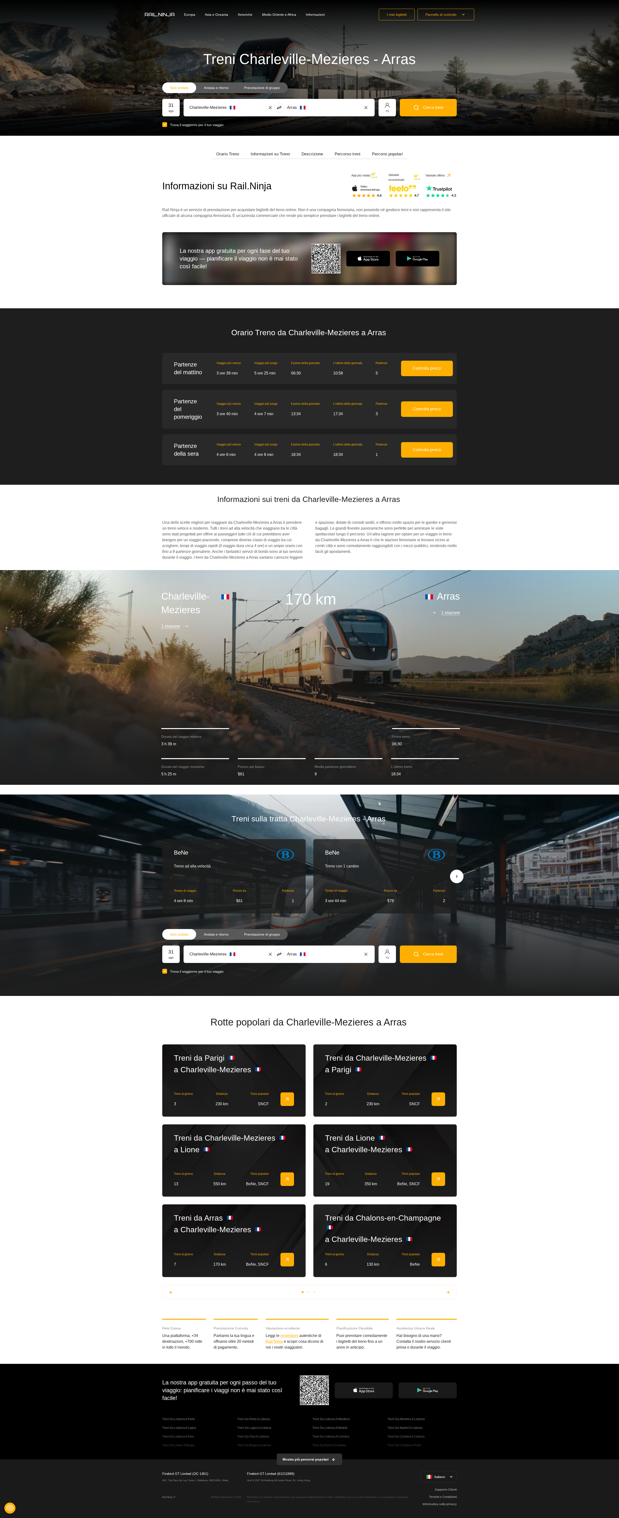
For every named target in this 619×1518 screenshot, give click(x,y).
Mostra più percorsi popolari (306, 1459)
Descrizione (312, 154)
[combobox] (216, 107)
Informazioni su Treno (270, 154)
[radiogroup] (225, 87)
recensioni (289, 1336)
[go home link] (159, 14)
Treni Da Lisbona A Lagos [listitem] (179, 1428)
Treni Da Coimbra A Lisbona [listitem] (406, 1436)
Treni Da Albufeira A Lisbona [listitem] (406, 1419)
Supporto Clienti (446, 1489)
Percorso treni (347, 154)
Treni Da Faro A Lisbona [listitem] (253, 1436)
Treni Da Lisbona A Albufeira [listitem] (331, 1419)
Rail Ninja (274, 1341)
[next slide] (457, 876)
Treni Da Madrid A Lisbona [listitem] (404, 1428)
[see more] (287, 1099)
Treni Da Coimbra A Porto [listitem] (404, 1445)
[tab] (227, 154)
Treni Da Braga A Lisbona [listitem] (254, 1445)
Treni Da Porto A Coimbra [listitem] (329, 1445)
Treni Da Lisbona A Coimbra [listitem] (330, 1436)
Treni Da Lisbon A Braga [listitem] (178, 1445)
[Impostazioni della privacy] (9, 1508)
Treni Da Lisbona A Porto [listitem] (178, 1419)
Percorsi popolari (387, 154)
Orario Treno (227, 154)
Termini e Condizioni (443, 1497)
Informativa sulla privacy (440, 1504)
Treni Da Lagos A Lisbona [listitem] (254, 1428)
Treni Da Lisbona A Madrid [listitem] (329, 1428)
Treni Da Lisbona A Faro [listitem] (178, 1436)
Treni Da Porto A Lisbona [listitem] (253, 1419)
